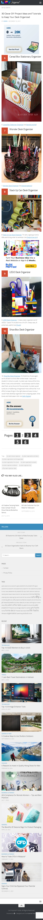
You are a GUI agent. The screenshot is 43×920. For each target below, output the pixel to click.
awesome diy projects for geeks (12, 586)
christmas (31, 594)
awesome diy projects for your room (19, 591)
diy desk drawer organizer (13, 456)
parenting (19, 613)
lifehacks (4, 613)
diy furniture (35, 600)
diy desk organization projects (28, 462)
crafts (32, 597)
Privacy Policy (7, 573)
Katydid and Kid (31, 125)
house (18, 611)
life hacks (34, 610)
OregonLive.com (32, 237)
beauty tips (25, 594)
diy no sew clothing (28, 602)
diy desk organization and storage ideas (12, 459)
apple (3, 586)
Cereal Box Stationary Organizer (13, 125)
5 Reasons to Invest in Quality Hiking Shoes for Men (21, 766)
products (25, 613)
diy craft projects (15, 600)
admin (5, 21)
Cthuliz (18, 325)
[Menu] (40, 2)
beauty (10, 594)
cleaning (37, 594)
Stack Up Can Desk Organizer (12, 235)
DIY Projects (10, 608)
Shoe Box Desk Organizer (12, 376)
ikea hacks (23, 611)
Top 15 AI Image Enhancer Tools (14, 707)
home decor (10, 610)
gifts (32, 608)
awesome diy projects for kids (9, 588)
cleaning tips (5, 597)
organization (12, 613)
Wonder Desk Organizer (11, 186)
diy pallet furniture (27, 605)
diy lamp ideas (18, 602)
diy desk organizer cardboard (9, 465)
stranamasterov (26, 186)
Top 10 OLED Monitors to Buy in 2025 (16, 648)
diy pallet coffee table (13, 605)
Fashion (4, 763)
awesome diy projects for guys (29, 586)
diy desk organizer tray (25, 465)
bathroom (32, 591)
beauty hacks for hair (17, 594)
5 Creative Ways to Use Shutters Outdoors (17, 736)
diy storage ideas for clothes (22, 608)
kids (28, 611)
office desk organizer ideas (9, 468)
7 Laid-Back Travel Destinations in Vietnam (18, 677)
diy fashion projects (26, 600)
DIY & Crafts (6, 8)
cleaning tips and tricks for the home (19, 597)
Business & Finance (8, 792)
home (3, 611)
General (4, 824)
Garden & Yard (6, 733)
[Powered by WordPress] (14, 913)
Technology (6, 645)
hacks (36, 607)
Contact (5, 568)
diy (37, 597)
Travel (4, 675)
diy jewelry (10, 602)
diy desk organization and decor (30, 456)
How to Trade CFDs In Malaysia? (13, 856)
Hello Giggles (26, 396)
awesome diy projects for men (23, 588)
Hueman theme (31, 913)
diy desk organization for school (10, 462)
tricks (30, 613)
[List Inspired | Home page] (14, 2)
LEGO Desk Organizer (10, 320)
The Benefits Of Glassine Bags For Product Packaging (21, 827)
